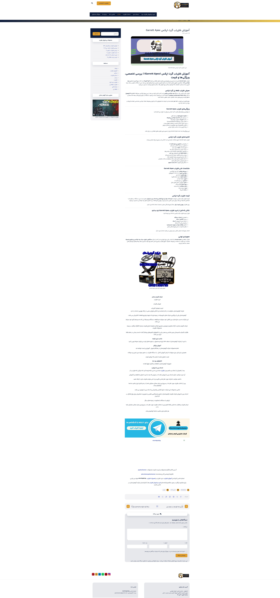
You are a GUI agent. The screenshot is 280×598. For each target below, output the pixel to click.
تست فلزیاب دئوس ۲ (112, 53)
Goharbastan (183, 490)
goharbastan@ (142, 470)
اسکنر (115, 73)
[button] (92, 3)
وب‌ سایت (144, 543)
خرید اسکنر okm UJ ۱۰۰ (111, 55)
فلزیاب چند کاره (113, 82)
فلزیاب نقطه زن (113, 85)
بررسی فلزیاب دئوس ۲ (111, 50)
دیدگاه (185, 527)
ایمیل (165, 543)
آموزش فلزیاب (168, 478)
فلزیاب (164, 490)
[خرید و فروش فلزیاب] (181, 5)
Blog (116, 68)
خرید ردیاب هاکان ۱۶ (112, 57)
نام (186, 543)
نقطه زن (115, 89)
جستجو (96, 34)
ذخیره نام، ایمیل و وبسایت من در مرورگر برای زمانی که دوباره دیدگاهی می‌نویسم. (165, 551)
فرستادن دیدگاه (181, 555)
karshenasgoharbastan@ (148, 474)
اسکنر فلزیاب (114, 75)
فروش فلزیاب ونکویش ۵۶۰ (110, 46)
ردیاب (115, 78)
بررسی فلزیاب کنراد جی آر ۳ (110, 48)
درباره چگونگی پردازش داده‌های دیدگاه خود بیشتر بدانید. (144, 561)
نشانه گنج (114, 87)
